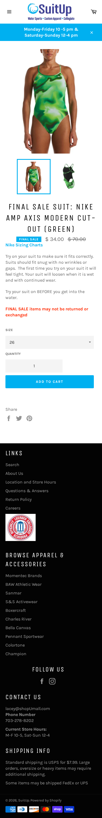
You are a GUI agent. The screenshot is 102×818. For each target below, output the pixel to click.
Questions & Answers (26, 490)
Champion (15, 653)
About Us (14, 473)
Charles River (18, 619)
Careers (12, 508)
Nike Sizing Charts (24, 244)
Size (9, 330)
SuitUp (23, 800)
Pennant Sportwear (24, 636)
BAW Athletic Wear (23, 584)
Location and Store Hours (30, 482)
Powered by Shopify (45, 800)
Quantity (13, 354)
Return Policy (18, 499)
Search (12, 464)
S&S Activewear (21, 601)
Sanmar (13, 593)
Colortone (15, 645)
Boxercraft (15, 610)
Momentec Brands (23, 575)
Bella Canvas (18, 627)
